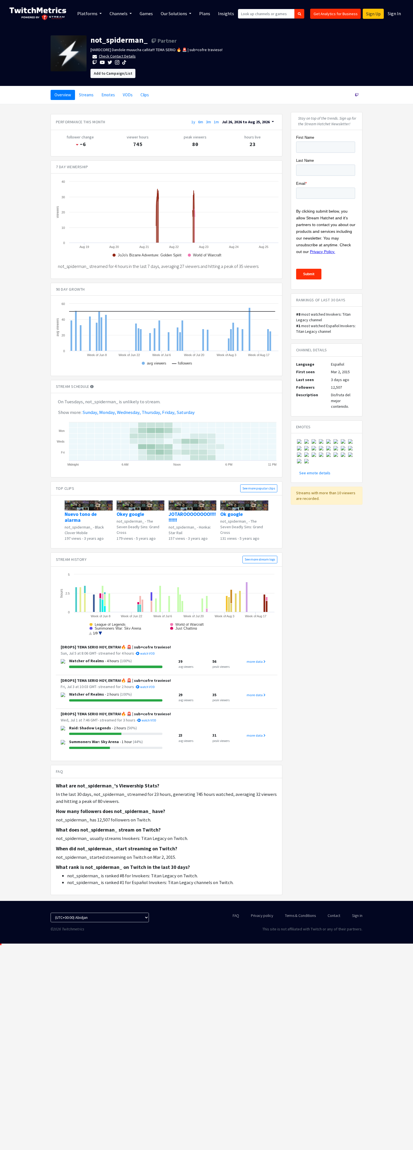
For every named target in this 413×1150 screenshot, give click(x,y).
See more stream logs (260, 559)
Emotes (108, 94)
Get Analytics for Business (336, 13)
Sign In (394, 13)
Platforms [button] (87, 13)
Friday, (169, 412)
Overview (63, 94)
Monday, (107, 412)
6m (200, 121)
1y (193, 121)
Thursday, (151, 412)
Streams (86, 94)
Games (146, 13)
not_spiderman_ (119, 40)
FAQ (236, 915)
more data (255, 661)
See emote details (314, 472)
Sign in (357, 915)
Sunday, (90, 412)
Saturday (185, 412)
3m (208, 121)
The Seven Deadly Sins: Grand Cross (138, 527)
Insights (226, 13)
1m (216, 121)
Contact (334, 915)
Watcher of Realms (86, 660)
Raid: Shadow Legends (90, 727)
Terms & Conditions (300, 915)
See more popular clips (258, 488)
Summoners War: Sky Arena (94, 741)
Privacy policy (262, 915)
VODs (128, 94)
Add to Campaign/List (113, 73)
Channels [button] (119, 13)
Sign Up (373, 14)
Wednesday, (129, 412)
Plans (204, 13)
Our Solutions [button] (174, 13)
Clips (144, 94)
